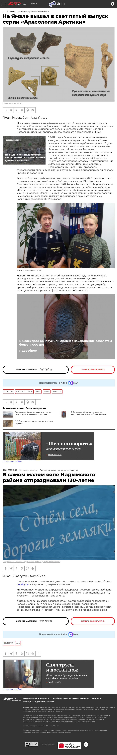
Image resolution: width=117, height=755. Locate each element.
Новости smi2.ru (12, 461)
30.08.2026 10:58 (10, 470)
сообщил (22, 584)
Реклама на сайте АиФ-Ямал (36, 698)
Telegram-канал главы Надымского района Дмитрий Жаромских (31, 562)
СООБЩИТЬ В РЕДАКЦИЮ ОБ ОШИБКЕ (38, 702)
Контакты (96, 698)
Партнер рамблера (48, 744)
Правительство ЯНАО (12, 103)
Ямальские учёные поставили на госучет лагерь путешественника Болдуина (33, 413)
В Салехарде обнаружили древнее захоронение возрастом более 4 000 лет (65, 342)
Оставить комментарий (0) (93, 369)
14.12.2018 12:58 (9, 12)
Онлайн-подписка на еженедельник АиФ (70, 698)
